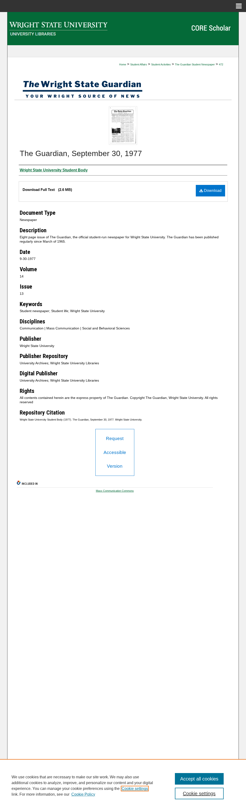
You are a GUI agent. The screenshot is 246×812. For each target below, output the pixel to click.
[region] (123, 785)
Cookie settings (135, 789)
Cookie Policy (83, 794)
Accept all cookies (199, 778)
